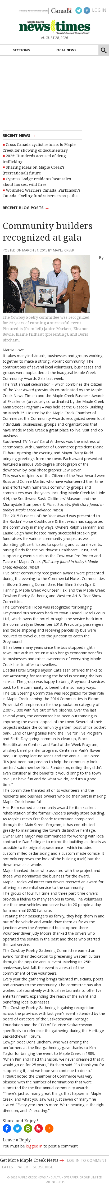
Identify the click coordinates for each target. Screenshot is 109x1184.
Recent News (19, 135)
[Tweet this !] (17, 1128)
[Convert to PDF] (38, 1128)
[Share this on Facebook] (7, 1128)
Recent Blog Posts (26, 207)
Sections (21, 50)
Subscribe (43, 1166)
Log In (99, 10)
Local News (65, 50)
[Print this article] (28, 1128)
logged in (34, 1146)
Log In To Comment (87, 1160)
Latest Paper (15, 1166)
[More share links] (49, 1128)
